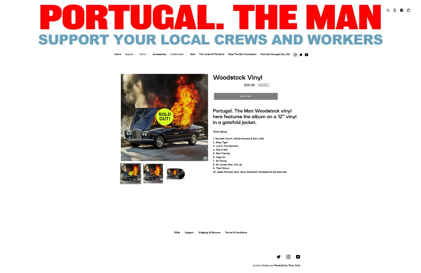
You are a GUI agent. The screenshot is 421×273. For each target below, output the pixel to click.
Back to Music (213, 202)
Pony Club (294, 265)
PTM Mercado (267, 265)
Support (189, 232)
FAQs (177, 232)
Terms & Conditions (236, 232)
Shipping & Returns (209, 232)
